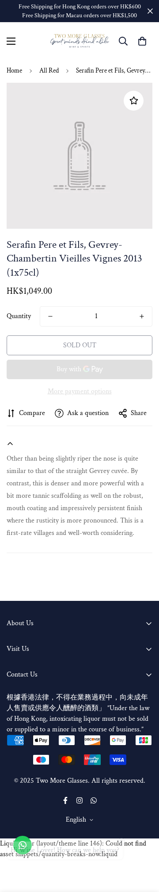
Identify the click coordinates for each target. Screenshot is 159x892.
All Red (49, 70)
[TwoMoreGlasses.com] (79, 41)
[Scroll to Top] (143, 845)
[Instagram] (79, 800)
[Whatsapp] (94, 800)
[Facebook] (65, 800)
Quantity (19, 316)
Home (14, 70)
